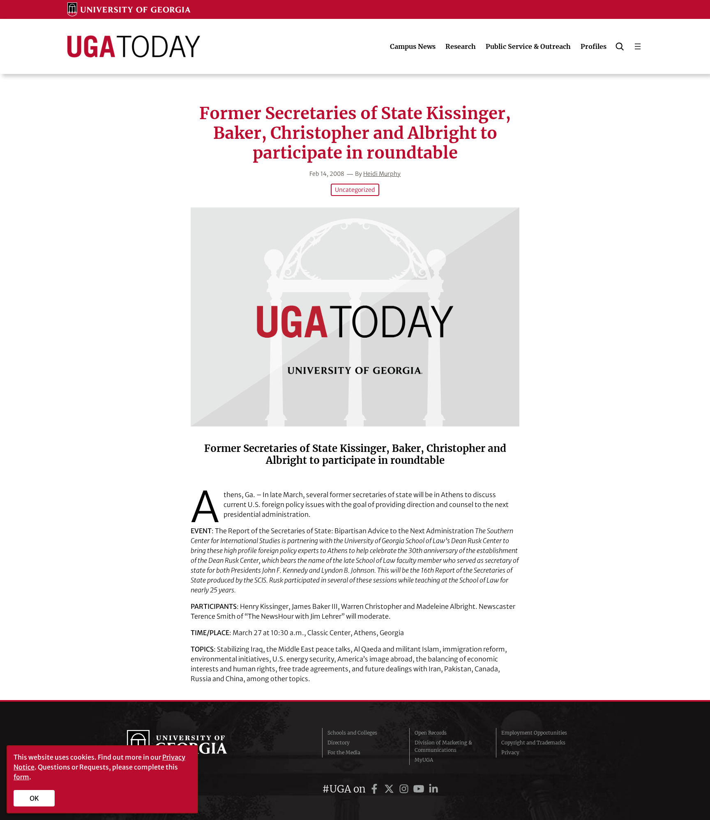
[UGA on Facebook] (375, 789)
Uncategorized (355, 189)
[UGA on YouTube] (420, 789)
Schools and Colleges (352, 733)
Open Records (431, 733)
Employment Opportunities (534, 733)
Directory (338, 742)
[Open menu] (638, 46)
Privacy (510, 752)
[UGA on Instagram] (405, 789)
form (21, 777)
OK (34, 798)
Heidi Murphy (382, 173)
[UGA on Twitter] (390, 789)
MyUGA (424, 760)
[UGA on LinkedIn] (433, 789)
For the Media (343, 752)
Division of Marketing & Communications (443, 746)
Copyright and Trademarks (533, 742)
